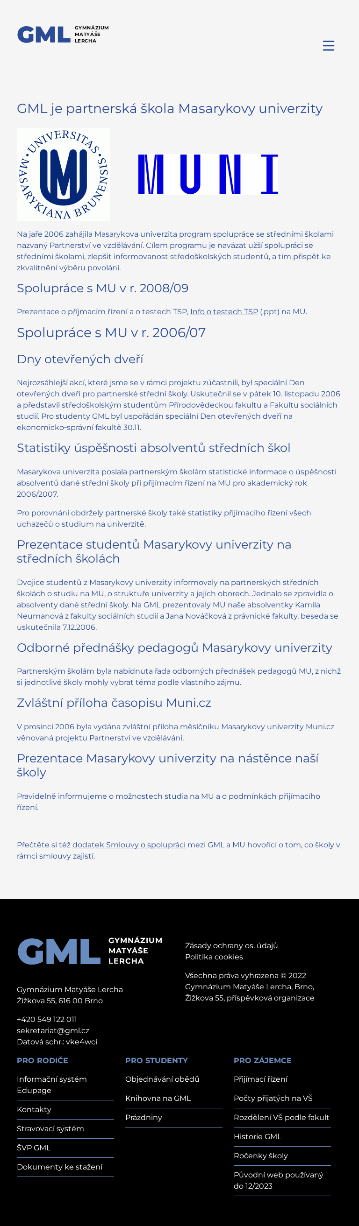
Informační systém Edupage (52, 1085)
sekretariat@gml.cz (53, 1030)
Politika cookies (214, 956)
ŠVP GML (33, 1147)
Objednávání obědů (162, 1079)
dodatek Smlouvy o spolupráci (129, 844)
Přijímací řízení (260, 1079)
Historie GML (257, 1136)
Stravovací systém (50, 1128)
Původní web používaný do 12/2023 (278, 1180)
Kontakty (34, 1109)
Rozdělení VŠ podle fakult (282, 1117)
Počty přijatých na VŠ (273, 1098)
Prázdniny (143, 1117)
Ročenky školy (261, 1155)
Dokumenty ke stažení (59, 1167)
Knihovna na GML (158, 1098)
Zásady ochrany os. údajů (231, 945)
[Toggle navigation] (329, 45)
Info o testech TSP (224, 311)
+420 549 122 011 (47, 1019)
